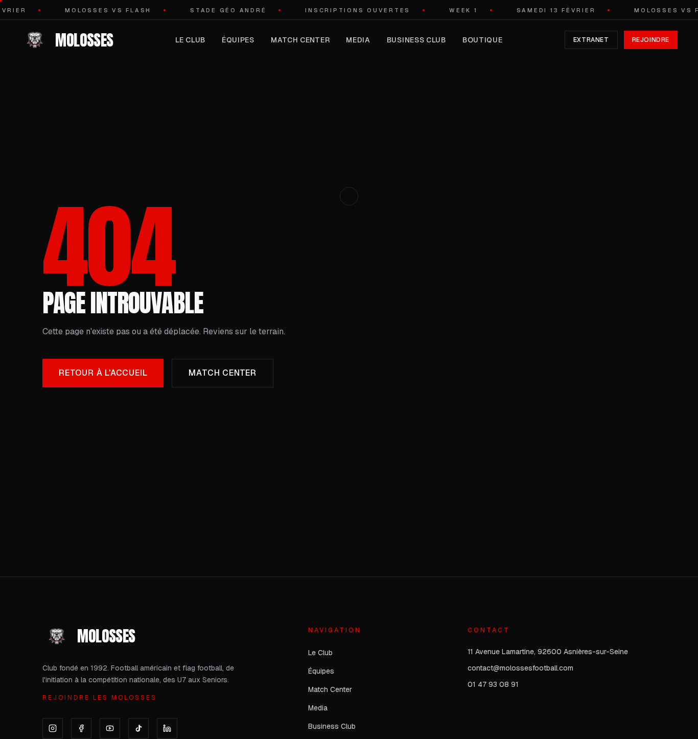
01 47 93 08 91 (493, 684)
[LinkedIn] (167, 728)
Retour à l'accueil (103, 372)
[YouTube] (110, 728)
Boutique (482, 39)
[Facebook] (81, 728)
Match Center (300, 39)
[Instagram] (52, 728)
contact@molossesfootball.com (520, 668)
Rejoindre (650, 40)
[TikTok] (138, 728)
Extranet (591, 40)
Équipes (238, 39)
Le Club (190, 39)
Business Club (416, 39)
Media (358, 39)
